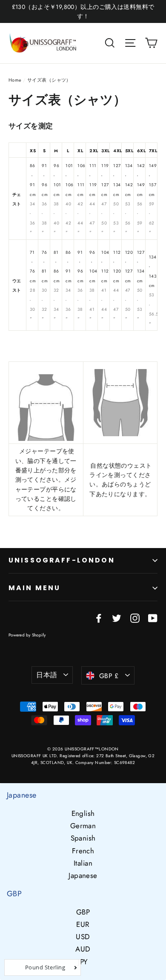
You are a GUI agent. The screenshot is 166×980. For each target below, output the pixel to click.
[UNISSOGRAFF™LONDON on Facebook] (98, 617)
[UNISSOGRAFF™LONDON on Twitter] (116, 617)
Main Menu (34, 588)
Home (15, 80)
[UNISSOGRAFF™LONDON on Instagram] (135, 617)
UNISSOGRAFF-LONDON (62, 560)
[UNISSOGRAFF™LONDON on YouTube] (152, 617)
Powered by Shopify (27, 635)
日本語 (46, 675)
